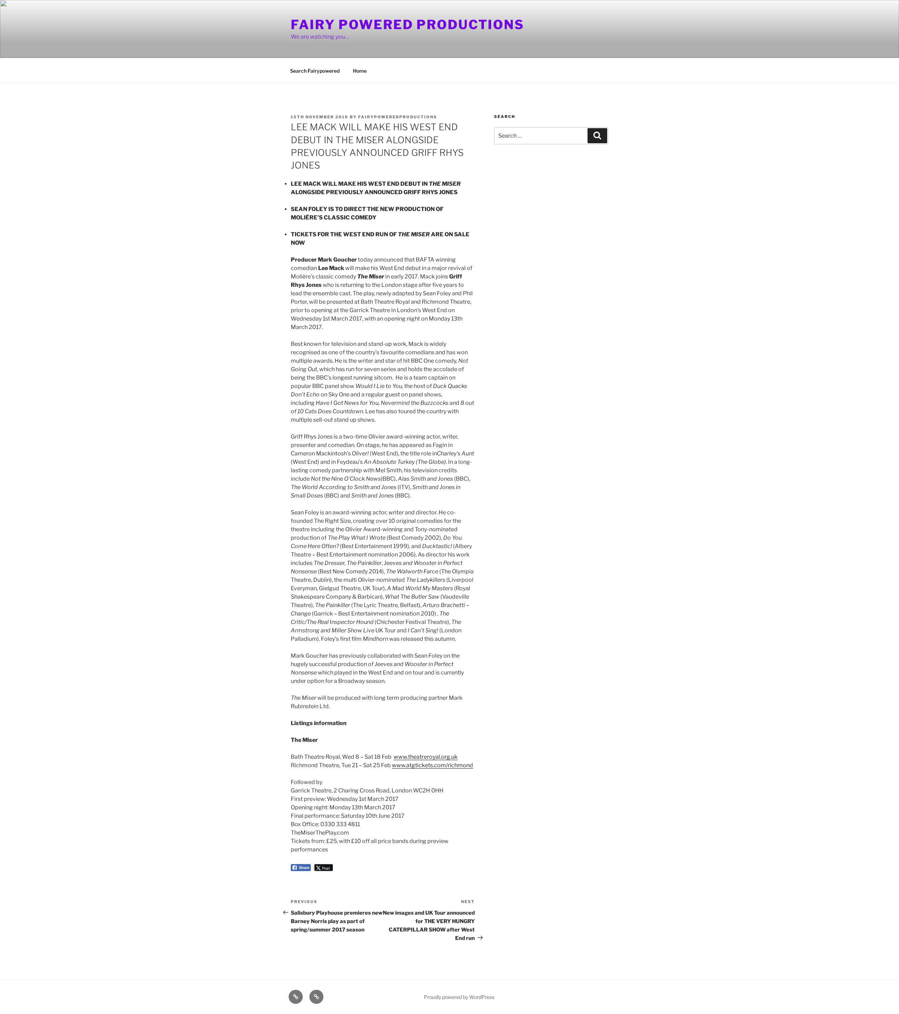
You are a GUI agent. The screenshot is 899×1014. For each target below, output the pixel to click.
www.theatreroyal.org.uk (426, 756)
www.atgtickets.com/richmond (432, 765)
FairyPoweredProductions (397, 116)
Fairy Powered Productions (407, 24)
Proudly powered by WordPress (459, 997)
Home (360, 71)
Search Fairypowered (315, 71)
